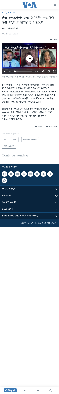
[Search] (50, 390)
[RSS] (43, 174)
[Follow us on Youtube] (11, 174)
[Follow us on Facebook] (4, 174)
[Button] (53, 39)
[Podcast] (30, 174)
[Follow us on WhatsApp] (4, 180)
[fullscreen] (54, 71)
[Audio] (25, 390)
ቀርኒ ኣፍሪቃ (8, 12)
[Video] (38, 390)
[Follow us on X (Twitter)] (24, 174)
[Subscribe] (37, 174)
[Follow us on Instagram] (17, 174)
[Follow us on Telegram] (50, 174)
